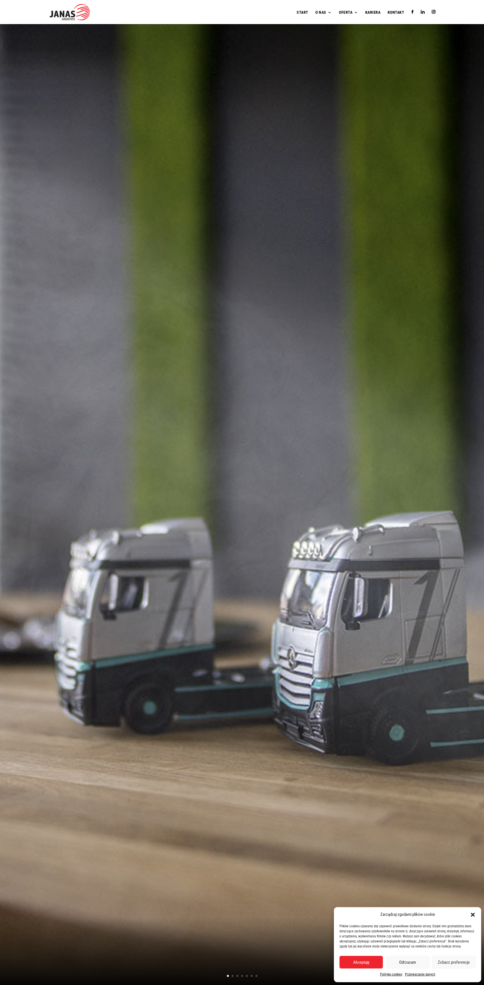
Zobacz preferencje (454, 962)
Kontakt (396, 12)
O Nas (320, 12)
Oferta (345, 12)
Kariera (373, 12)
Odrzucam (407, 962)
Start (302, 12)
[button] (473, 915)
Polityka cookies (391, 974)
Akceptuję (361, 962)
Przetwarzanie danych (420, 974)
